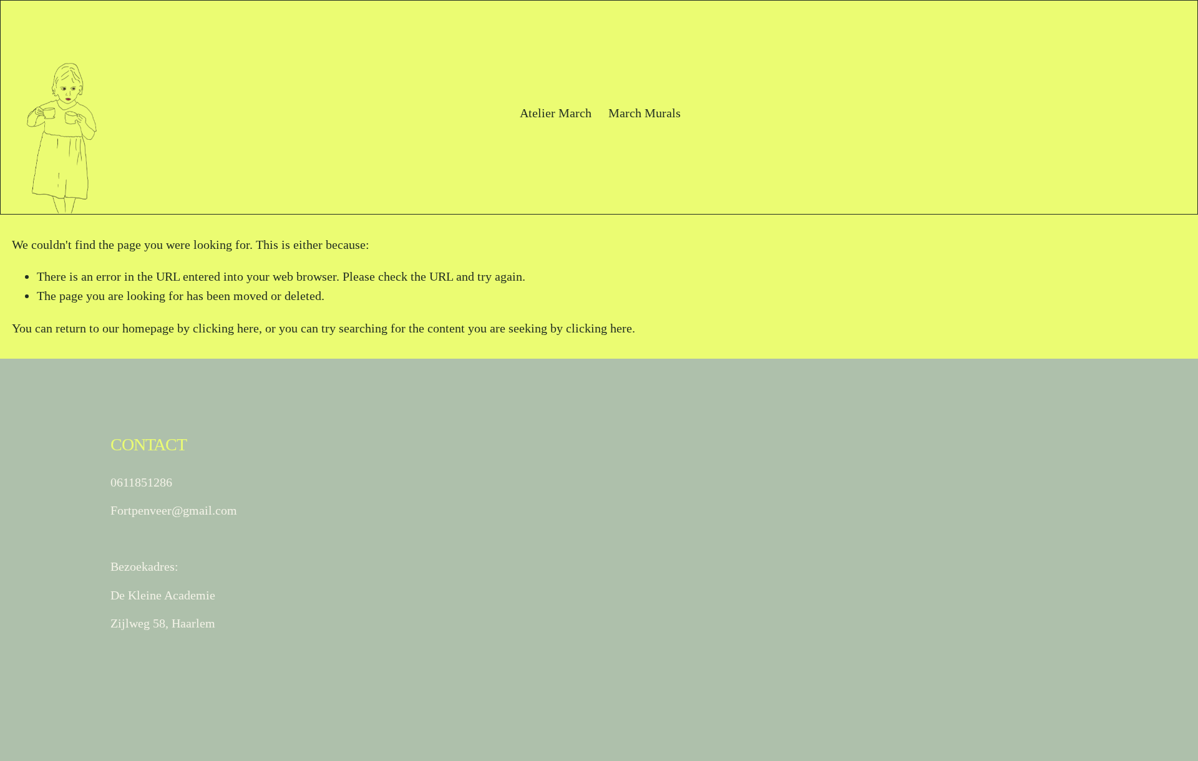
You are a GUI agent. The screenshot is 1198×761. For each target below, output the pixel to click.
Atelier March (556, 113)
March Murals (644, 113)
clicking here (226, 328)
